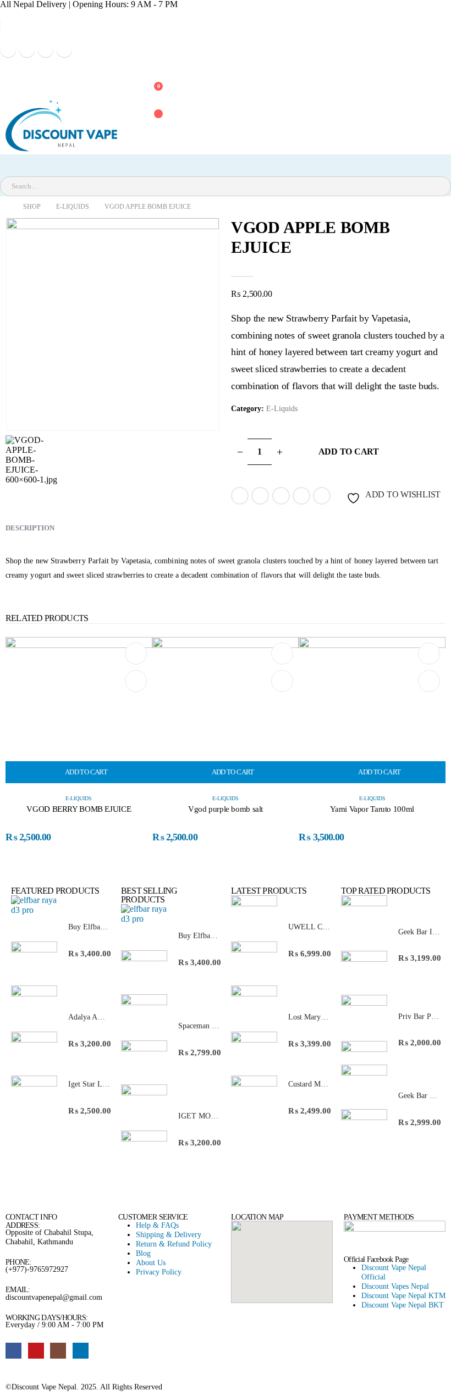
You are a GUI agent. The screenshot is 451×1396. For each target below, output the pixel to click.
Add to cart (348, 451)
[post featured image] (79, 709)
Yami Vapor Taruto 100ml (372, 809)
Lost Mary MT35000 (321, 1017)
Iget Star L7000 (93, 1084)
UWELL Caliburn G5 (322, 927)
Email (322, 496)
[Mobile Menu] (10, 71)
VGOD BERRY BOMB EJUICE (78, 809)
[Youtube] (27, 49)
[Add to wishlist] (135, 653)
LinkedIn (281, 496)
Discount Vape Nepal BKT (402, 1304)
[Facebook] (8, 49)
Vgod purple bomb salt (225, 809)
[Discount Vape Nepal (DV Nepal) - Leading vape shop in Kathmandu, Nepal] (61, 125)
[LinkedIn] (64, 49)
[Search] (126, 186)
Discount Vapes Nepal (395, 1286)
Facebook (240, 496)
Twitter (260, 496)
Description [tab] (30, 528)
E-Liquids (282, 409)
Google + (301, 496)
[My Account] (151, 65)
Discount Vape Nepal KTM (403, 1295)
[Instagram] (45, 49)
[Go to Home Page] (4, 207)
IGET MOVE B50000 (213, 1116)
